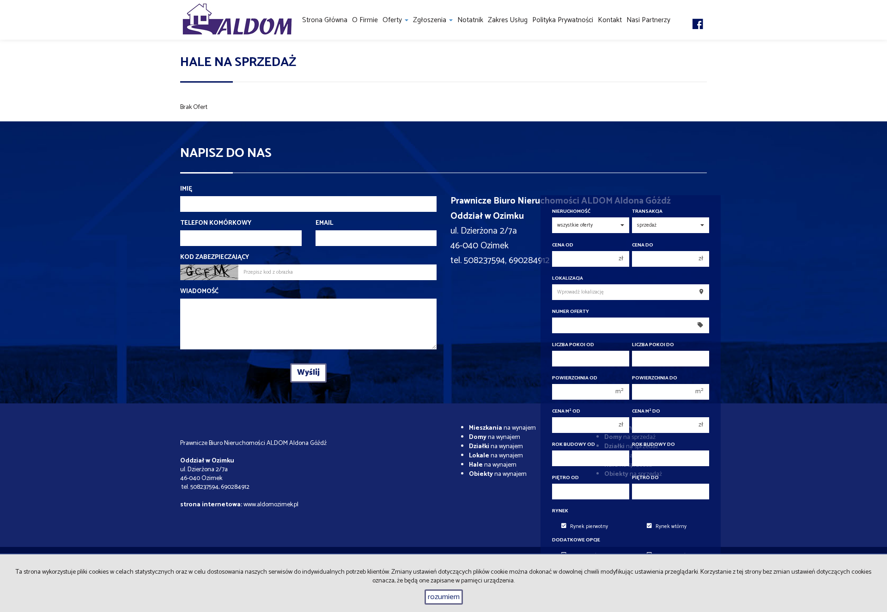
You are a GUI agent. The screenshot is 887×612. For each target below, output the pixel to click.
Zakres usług (508, 20)
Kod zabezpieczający (214, 257)
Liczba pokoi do (653, 345)
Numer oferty (570, 311)
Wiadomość (199, 291)
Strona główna (324, 20)
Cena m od (566, 411)
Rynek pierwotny (589, 526)
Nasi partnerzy (648, 20)
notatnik (470, 20)
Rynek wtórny (671, 526)
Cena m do (646, 411)
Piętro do (645, 477)
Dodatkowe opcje (576, 540)
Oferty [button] (393, 20)
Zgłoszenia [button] (430, 20)
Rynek (560, 511)
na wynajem (502, 428)
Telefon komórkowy (215, 223)
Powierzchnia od (574, 378)
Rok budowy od (573, 444)
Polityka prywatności (562, 20)
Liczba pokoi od (573, 345)
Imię (186, 189)
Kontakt (610, 20)
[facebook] (697, 15)
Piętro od (565, 477)
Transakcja (647, 211)
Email (324, 223)
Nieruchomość (571, 211)
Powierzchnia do (654, 378)
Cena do (642, 245)
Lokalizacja (567, 278)
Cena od (562, 245)
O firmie (365, 20)
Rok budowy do (653, 444)
